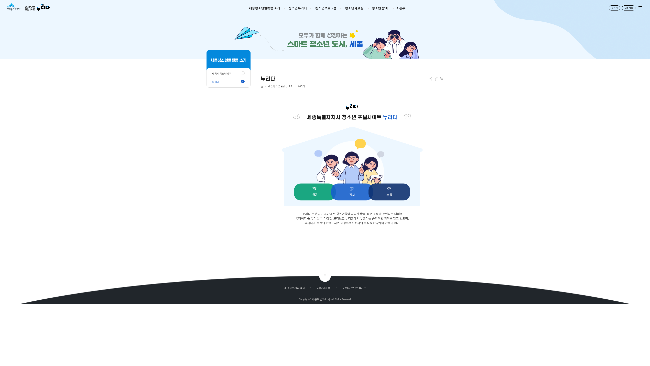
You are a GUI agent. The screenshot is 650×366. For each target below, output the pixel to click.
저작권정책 (323, 287)
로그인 (614, 8)
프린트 (441, 78)
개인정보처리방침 (294, 287)
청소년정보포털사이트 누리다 (28, 7)
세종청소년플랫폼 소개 (280, 86)
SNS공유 (430, 78)
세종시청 (628, 8)
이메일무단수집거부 (354, 287)
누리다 (301, 86)
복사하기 (436, 78)
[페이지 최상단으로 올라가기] (325, 276)
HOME (262, 86)
